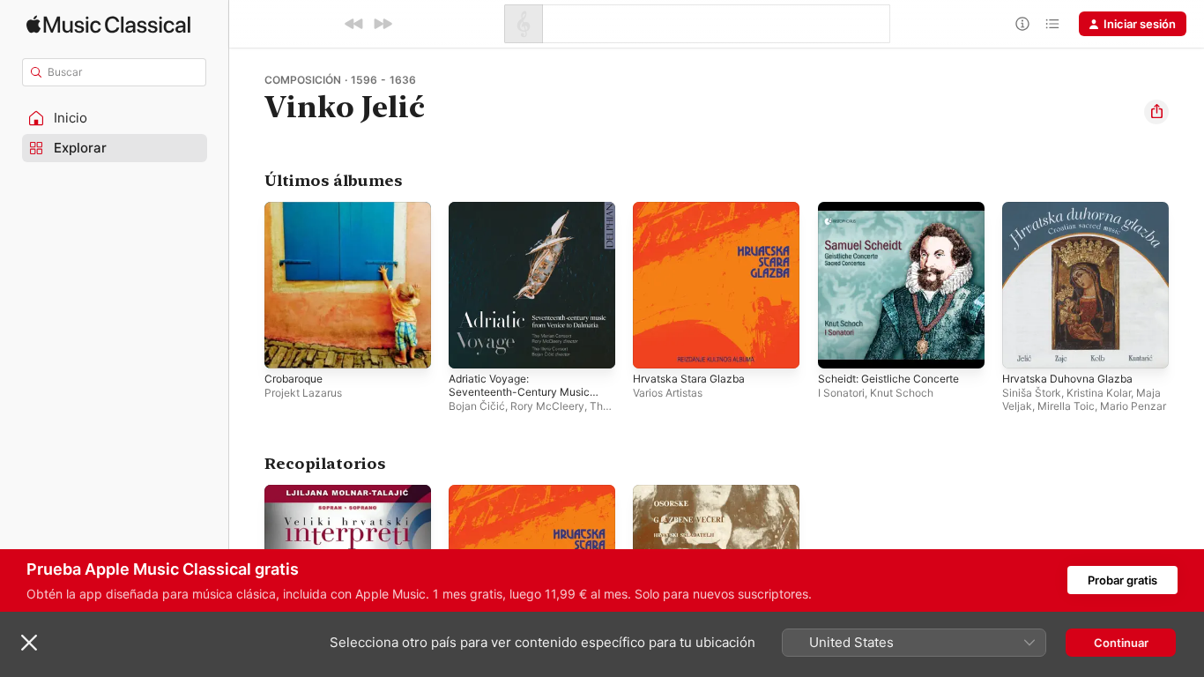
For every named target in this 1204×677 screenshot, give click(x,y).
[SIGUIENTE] (382, 24)
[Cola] (1052, 23)
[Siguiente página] (1186, 285)
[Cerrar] (29, 643)
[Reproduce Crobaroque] (286, 346)
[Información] (1022, 23)
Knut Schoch (901, 392)
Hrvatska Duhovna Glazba (1072, 209)
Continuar (1121, 643)
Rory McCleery (547, 406)
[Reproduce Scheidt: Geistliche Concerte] (840, 346)
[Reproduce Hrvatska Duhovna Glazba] (1024, 346)
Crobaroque (297, 209)
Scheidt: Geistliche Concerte (897, 209)
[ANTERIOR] (354, 24)
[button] (114, 118)
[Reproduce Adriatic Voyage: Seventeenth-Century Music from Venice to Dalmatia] (470, 346)
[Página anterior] (246, 285)
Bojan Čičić (477, 406)
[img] (108, 24)
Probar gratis (1122, 580)
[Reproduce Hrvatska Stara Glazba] (655, 346)
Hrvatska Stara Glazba (693, 209)
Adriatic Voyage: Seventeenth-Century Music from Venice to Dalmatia (527, 223)
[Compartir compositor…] (1156, 112)
